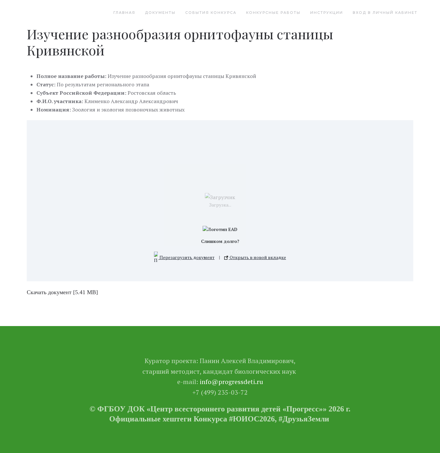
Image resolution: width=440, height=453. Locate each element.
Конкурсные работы (273, 12)
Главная (124, 12)
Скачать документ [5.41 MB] (62, 292)
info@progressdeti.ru (231, 381)
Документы (160, 12)
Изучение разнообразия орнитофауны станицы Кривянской (180, 42)
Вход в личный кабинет (385, 12)
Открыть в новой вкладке (257, 257)
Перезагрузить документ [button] (186, 257)
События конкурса (210, 12)
